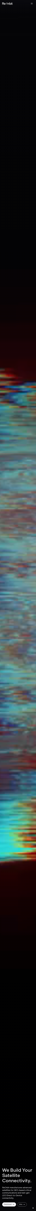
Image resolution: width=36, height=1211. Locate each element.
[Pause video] (33, 1208)
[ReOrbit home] (7, 3)
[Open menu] (32, 4)
